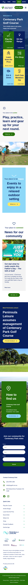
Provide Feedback (8, 524)
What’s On (6, 518)
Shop (4, 521)
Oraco (18, 577)
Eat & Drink (6, 515)
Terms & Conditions (14, 582)
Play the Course (7, 505)
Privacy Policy (6, 580)
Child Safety (22, 580)
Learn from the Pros (8, 511)
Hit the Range (7, 508)
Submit (14, 464)
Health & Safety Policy (14, 580)
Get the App (6, 527)
